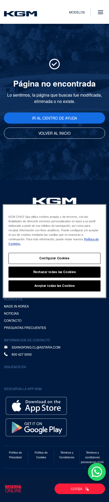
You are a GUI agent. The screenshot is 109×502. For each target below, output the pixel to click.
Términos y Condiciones (66, 455)
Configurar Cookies (54, 258)
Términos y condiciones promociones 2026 (92, 457)
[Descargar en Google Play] (36, 427)
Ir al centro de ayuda (54, 118)
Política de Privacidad (15, 455)
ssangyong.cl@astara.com (36, 347)
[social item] (9, 375)
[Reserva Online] (13, 489)
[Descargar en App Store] (36, 405)
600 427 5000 (22, 354)
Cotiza (76, 488)
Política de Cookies (41, 455)
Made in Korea (16, 306)
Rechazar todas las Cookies (54, 272)
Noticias (11, 313)
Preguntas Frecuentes (25, 327)
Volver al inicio (54, 133)
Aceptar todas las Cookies (54, 285)
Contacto (12, 320)
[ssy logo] (54, 201)
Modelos (77, 12)
